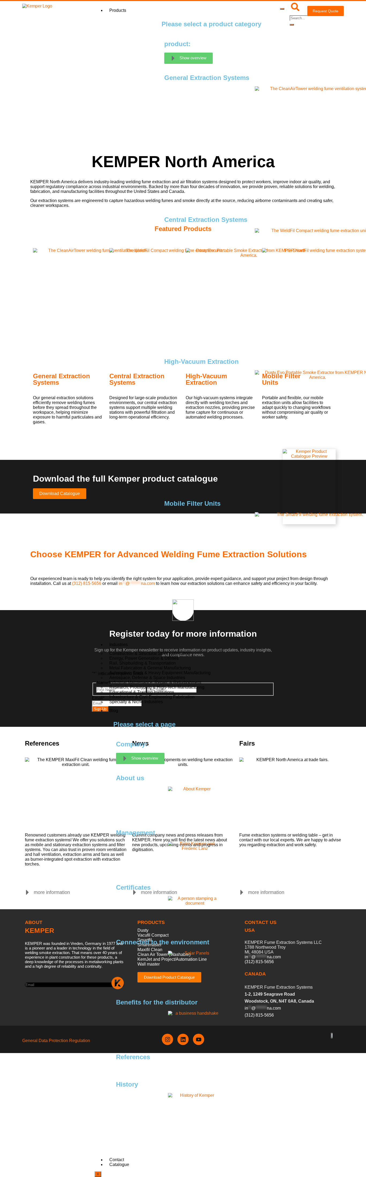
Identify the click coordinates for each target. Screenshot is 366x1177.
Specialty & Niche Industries (136, 701)
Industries (118, 644)
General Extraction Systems (61, 379)
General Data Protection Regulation (56, 1040)
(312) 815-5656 (86, 583)
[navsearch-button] (295, 10)
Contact (116, 1159)
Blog (113, 710)
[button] (47, 892)
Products (117, 10)
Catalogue (119, 1164)
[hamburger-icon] (282, 9)
